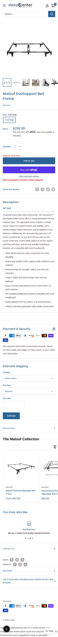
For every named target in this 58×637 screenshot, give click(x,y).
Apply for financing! (11, 155)
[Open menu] (4, 5)
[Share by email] (53, 189)
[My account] (47, 5)
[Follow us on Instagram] (17, 560)
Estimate (11, 416)
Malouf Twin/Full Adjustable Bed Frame (20, 492)
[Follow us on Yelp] (22, 560)
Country (6, 372)
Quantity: (7, 146)
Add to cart (29, 161)
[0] (53, 5)
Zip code (7, 398)
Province (7, 385)
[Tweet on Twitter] (48, 189)
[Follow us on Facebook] (12, 560)
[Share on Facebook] (37, 189)
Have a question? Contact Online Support (23, 180)
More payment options (29, 176)
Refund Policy (9, 428)
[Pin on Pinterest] (42, 189)
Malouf (6, 105)
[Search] (51, 14)
